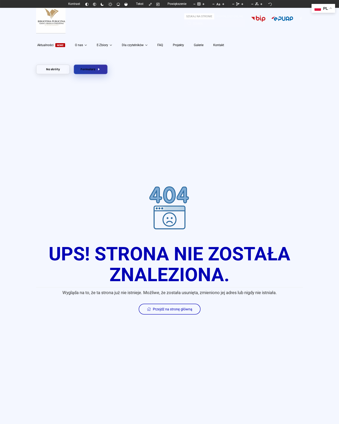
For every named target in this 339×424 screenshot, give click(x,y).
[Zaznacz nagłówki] (158, 4)
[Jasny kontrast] (110, 4)
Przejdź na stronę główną (172, 309)
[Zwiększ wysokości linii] (242, 4)
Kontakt (218, 45)
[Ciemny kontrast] (102, 4)
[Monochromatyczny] (94, 4)
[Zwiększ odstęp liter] (261, 4)
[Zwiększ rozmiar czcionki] (223, 4)
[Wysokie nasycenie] (126, 4)
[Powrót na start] (51, 18)
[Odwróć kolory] (87, 4)
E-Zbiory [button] (102, 45)
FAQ (160, 45)
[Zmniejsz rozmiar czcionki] (213, 4)
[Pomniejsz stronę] (194, 4)
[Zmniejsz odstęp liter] (252, 4)
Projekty (178, 45)
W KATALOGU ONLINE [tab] (229, 16)
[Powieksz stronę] (203, 4)
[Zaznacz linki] (150, 4)
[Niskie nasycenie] (118, 4)
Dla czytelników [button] (133, 45)
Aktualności (50, 45)
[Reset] (270, 4)
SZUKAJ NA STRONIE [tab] (199, 16)
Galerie (198, 45)
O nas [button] (79, 45)
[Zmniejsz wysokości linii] (233, 4)
